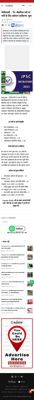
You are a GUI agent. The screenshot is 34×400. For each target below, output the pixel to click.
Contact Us (15, 386)
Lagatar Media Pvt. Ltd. (24, 396)
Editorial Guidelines (7, 392)
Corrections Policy (23, 389)
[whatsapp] (9, 25)
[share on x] (6, 25)
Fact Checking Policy (20, 392)
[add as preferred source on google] (17, 25)
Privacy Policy (24, 386)
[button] (2, 6)
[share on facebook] (2, 25)
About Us (8, 386)
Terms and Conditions (11, 389)
